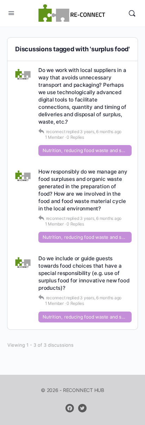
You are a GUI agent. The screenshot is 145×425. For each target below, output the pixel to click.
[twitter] (82, 408)
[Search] (132, 13)
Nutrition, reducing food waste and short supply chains (87, 150)
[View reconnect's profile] (22, 74)
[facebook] (69, 408)
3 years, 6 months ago (100, 131)
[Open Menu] (11, 12)
